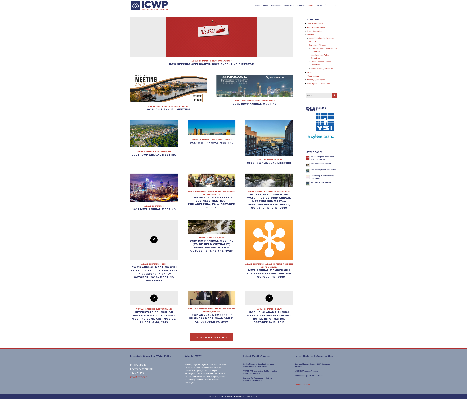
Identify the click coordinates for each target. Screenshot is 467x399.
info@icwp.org (138, 377)
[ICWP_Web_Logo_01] (149, 5)
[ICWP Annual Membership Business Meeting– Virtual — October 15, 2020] (269, 240)
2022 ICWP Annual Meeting (269, 162)
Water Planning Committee (322, 68)
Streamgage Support (316, 79)
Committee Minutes (317, 45)
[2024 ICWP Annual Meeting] (154, 133)
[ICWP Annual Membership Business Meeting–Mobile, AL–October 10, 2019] (211, 298)
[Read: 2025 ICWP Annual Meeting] (307, 183)
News (214, 61)
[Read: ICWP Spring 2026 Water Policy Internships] (307, 177)
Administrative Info (302, 384)
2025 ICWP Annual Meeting (255, 103)
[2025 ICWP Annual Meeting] (254, 86)
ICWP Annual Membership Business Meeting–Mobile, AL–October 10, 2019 (211, 318)
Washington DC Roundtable (318, 83)
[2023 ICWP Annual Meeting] (211, 127)
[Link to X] (335, 5)
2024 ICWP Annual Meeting (154, 154)
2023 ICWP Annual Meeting (211, 142)
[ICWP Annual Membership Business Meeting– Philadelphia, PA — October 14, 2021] (211, 180)
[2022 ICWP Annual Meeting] (269, 138)
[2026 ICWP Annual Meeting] (168, 88)
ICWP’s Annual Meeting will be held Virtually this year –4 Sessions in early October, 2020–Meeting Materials (154, 274)
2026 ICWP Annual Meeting (168, 109)
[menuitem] (258, 5)
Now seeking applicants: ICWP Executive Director (211, 64)
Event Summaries (276, 191)
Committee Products (316, 27)
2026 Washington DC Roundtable (323, 169)
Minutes (216, 194)
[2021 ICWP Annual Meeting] (154, 188)
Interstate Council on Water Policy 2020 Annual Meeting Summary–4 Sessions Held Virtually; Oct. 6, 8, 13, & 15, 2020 (269, 201)
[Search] (325, 5)
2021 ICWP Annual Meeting (154, 209)
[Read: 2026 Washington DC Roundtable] (307, 171)
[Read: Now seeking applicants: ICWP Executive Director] (307, 158)
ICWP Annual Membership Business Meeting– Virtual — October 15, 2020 (269, 273)
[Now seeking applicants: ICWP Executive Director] (211, 37)
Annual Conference (201, 61)
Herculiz (255, 396)
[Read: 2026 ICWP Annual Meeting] (307, 164)
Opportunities (225, 61)
